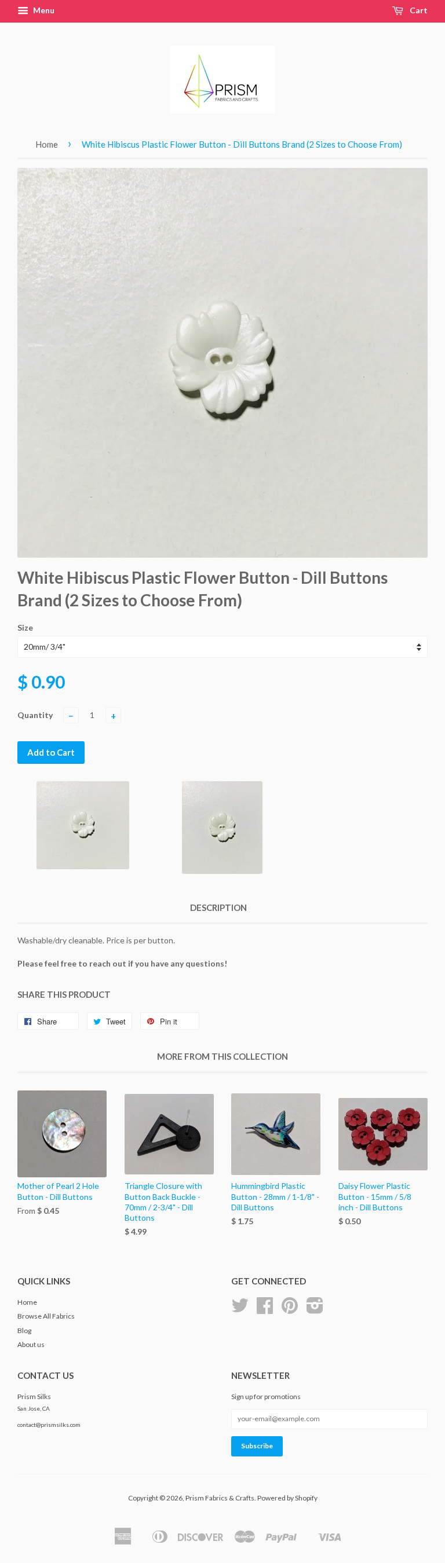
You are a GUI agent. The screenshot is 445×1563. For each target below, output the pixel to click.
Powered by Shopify (287, 1498)
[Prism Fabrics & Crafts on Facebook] (264, 1309)
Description (218, 907)
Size (25, 627)
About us (31, 1344)
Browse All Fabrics (46, 1316)
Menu (42, 10)
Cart (418, 10)
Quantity (35, 715)
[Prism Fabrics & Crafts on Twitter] (240, 1309)
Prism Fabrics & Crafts (219, 1498)
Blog (24, 1330)
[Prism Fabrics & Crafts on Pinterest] (289, 1309)
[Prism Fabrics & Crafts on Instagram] (315, 1309)
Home (46, 144)
